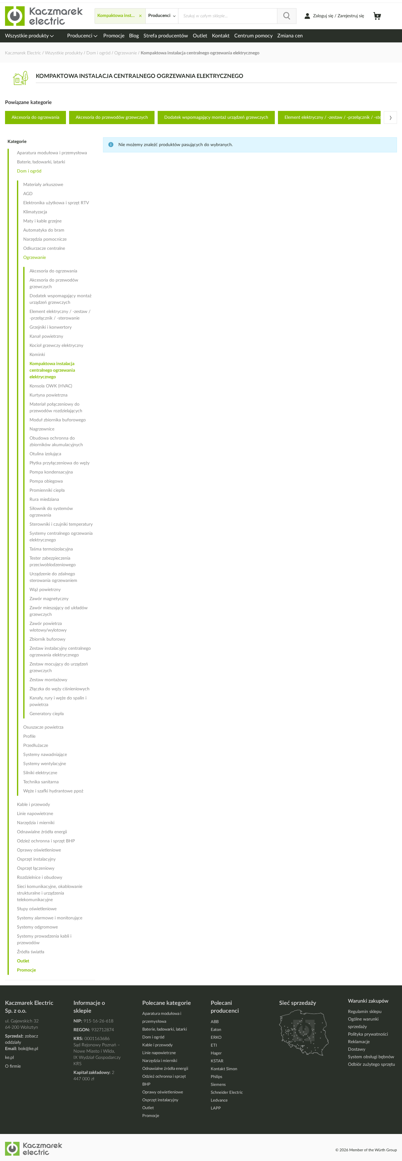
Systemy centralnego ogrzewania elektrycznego (61, 536)
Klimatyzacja (35, 212)
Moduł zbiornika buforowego (58, 420)
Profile (29, 736)
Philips (216, 1077)
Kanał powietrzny (46, 336)
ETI (214, 1045)
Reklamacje (359, 1042)
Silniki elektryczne (40, 773)
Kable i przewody (33, 804)
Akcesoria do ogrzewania (35, 117)
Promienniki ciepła (47, 490)
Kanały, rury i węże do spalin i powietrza (58, 701)
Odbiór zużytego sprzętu (371, 1064)
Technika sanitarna (41, 782)
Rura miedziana (44, 499)
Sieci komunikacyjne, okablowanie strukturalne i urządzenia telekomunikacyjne (49, 893)
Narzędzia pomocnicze (45, 239)
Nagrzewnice (42, 429)
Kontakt (221, 35)
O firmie (13, 1066)
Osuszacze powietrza (43, 727)
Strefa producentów (166, 35)
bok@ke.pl (28, 1049)
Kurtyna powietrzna (49, 395)
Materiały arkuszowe (43, 185)
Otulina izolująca (45, 454)
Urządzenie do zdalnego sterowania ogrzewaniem (53, 577)
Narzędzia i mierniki (35, 823)
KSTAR (217, 1061)
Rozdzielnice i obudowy (39, 877)
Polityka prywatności (368, 1034)
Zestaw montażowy (48, 680)
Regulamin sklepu (365, 1012)
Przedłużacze (35, 745)
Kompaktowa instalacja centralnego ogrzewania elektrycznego (52, 370)
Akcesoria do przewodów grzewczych (112, 117)
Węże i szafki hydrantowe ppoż (53, 791)
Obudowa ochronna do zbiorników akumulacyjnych (56, 441)
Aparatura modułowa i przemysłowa (52, 153)
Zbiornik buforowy (47, 639)
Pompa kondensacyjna (51, 472)
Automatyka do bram (43, 230)
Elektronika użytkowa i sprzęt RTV (56, 203)
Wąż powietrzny (45, 590)
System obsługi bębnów (371, 1057)
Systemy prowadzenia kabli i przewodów (44, 939)
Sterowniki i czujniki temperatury (61, 524)
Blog (134, 35)
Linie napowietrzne (35, 814)
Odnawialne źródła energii (42, 832)
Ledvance (219, 1100)
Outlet (200, 35)
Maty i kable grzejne (42, 221)
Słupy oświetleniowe (37, 909)
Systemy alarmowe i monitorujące (49, 918)
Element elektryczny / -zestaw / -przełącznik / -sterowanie (60, 314)
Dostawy (356, 1049)
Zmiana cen (290, 35)
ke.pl (9, 1057)
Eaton (216, 1030)
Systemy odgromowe (37, 927)
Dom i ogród (99, 53)
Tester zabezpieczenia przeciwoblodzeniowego (53, 561)
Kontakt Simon (224, 1069)
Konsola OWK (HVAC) (51, 386)
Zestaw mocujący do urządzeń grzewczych (59, 667)
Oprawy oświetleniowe (39, 850)
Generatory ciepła (47, 714)
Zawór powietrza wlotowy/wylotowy (48, 627)
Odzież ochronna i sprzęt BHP (46, 841)
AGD (28, 194)
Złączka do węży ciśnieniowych (60, 689)
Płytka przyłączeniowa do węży (60, 463)
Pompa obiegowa (46, 481)
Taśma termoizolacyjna (51, 549)
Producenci (80, 35)
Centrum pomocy (253, 35)
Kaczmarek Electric (23, 53)
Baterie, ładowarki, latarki (41, 162)
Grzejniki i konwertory (51, 327)
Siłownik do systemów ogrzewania (51, 512)
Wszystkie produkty (27, 35)
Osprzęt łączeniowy (35, 868)
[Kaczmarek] (44, 16)
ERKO (216, 1038)
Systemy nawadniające (45, 755)
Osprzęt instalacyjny (36, 859)
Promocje (113, 35)
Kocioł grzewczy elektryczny (56, 345)
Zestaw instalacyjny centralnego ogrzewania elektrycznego (60, 651)
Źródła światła (30, 952)
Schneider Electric (227, 1093)
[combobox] (237, 16)
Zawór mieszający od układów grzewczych (59, 611)
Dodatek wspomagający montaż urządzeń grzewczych (216, 117)
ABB (215, 1022)
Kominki (37, 355)
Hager (216, 1053)
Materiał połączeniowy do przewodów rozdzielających (56, 407)
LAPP (216, 1108)
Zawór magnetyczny (49, 599)
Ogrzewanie (126, 53)
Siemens (218, 1085)
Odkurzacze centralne (44, 248)
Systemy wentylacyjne (44, 764)
